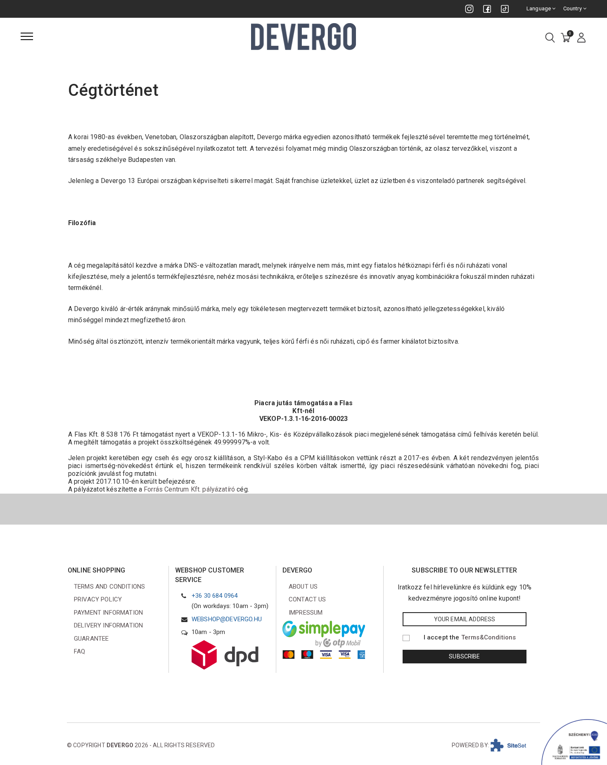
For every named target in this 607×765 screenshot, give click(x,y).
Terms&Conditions (488, 637)
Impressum (305, 612)
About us (303, 586)
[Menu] (27, 36)
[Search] (550, 38)
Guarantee (91, 638)
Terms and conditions (109, 586)
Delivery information (108, 625)
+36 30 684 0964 (214, 595)
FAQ (79, 651)
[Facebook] (487, 9)
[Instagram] (469, 9)
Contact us (307, 599)
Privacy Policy (98, 599)
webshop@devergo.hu (227, 619)
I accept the (470, 637)
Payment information (108, 612)
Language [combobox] (539, 8)
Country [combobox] (573, 8)
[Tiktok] (505, 9)
